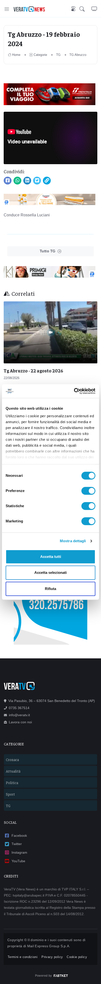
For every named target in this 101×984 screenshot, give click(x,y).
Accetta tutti (50, 556)
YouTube (18, 861)
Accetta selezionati (50, 572)
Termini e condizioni (23, 957)
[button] (85, 9)
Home (16, 55)
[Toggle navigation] (7, 9)
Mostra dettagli (73, 541)
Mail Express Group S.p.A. (48, 946)
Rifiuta (50, 589)
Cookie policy (77, 957)
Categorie (40, 55)
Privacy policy (52, 957)
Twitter (17, 844)
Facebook (19, 835)
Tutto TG (48, 251)
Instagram (19, 852)
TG (58, 55)
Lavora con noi (20, 722)
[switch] (88, 491)
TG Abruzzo (77, 55)
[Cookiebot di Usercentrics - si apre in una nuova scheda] (73, 391)
